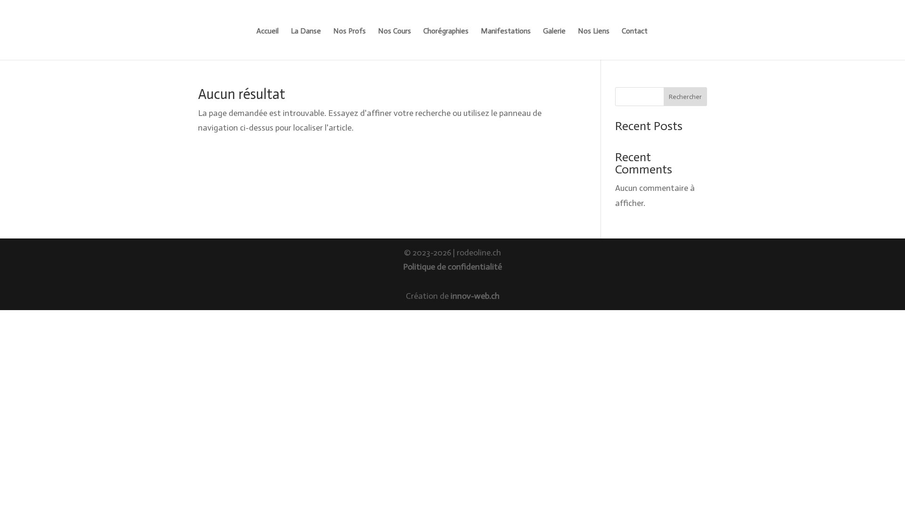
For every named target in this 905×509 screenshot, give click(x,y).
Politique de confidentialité (452, 267)
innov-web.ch (475, 296)
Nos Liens (593, 31)
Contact (635, 31)
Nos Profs (349, 31)
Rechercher (685, 97)
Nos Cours (394, 31)
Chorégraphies (446, 31)
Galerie (554, 31)
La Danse (306, 31)
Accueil (267, 31)
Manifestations (506, 31)
